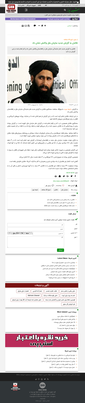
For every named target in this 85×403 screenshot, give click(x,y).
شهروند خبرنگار (31, 5)
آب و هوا (54, 375)
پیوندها (60, 375)
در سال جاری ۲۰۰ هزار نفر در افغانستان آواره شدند (61, 203)
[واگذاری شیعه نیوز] (42, 18)
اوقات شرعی (47, 375)
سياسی (69, 26)
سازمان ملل (64, 190)
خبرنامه (23, 375)
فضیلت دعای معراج (23, 291)
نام (76, 224)
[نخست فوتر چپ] (15, 387)
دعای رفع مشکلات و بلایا (50, 295)
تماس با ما (21, 5)
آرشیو (65, 375)
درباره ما (77, 375)
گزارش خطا (71, 185)
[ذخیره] (29, 26)
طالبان (56, 190)
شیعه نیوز (68, 109)
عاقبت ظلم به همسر (51, 291)
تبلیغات (40, 375)
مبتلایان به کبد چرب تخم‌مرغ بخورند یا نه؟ (63, 263)
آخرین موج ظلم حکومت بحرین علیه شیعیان (63, 272)
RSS (17, 375)
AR (46, 5)
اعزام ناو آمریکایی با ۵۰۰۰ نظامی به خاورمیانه (60, 355)
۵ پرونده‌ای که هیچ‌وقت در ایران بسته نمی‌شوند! (62, 278)
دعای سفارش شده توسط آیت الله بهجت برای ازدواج (26, 300)
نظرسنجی (34, 375)
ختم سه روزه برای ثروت (68, 295)
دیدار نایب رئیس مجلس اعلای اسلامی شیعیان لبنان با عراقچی (58, 266)
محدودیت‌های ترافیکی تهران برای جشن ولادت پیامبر (60, 275)
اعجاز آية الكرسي (37, 291)
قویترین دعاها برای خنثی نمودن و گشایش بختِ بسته (60, 300)
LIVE (39, 5)
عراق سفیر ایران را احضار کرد (67, 325)
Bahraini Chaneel (33, 295)
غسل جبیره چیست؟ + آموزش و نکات (62, 367)
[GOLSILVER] (41, 340)
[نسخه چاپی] (23, 26)
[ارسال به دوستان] (26, 26)
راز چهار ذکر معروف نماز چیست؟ (66, 328)
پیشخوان (75, 26)
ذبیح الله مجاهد (46, 190)
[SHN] (11, 8)
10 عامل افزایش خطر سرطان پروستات (64, 322)
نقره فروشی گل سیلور (69, 304)
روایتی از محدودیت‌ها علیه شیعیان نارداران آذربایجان (58, 361)
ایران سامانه (38, 401)
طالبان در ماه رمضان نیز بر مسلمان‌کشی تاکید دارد (61, 200)
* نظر (75, 237)
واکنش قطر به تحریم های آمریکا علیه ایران (63, 319)
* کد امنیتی (74, 233)
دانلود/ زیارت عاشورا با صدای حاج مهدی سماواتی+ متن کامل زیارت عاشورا (58, 15)
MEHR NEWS (70, 173)
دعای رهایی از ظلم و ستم (68, 291)
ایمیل (75, 229)
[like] (61, 185)
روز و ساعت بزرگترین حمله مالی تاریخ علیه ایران (59, 358)
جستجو (28, 375)
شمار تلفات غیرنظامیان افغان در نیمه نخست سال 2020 (59, 206)
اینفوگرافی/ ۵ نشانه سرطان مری (66, 316)
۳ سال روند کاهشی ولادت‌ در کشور (63, 364)
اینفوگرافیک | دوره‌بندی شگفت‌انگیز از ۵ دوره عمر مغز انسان (59, 269)
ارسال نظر (48, 186)
